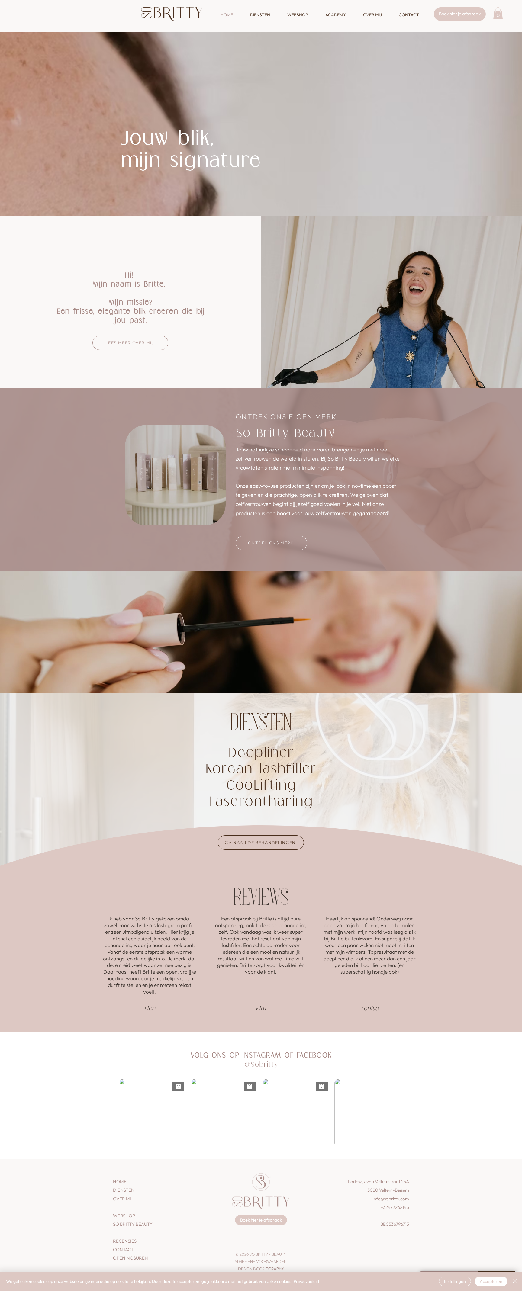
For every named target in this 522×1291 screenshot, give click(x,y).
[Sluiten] (514, 1281)
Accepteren (491, 1281)
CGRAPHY (275, 1268)
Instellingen (455, 1281)
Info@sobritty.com (390, 1199)
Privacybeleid (306, 1281)
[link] (498, 13)
